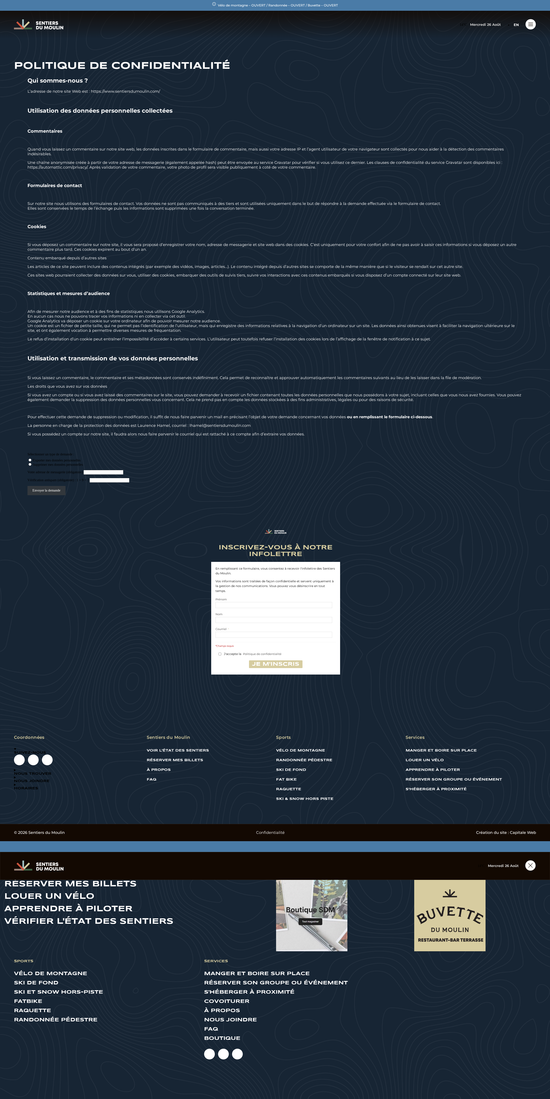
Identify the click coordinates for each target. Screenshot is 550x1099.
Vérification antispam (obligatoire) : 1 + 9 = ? (59, 480)
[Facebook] (33, 760)
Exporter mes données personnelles (57, 460)
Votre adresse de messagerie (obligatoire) (56, 472)
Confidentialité (270, 832)
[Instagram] (47, 760)
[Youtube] (19, 760)
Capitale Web (523, 832)
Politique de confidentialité (262, 654)
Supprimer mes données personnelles (58, 464)
